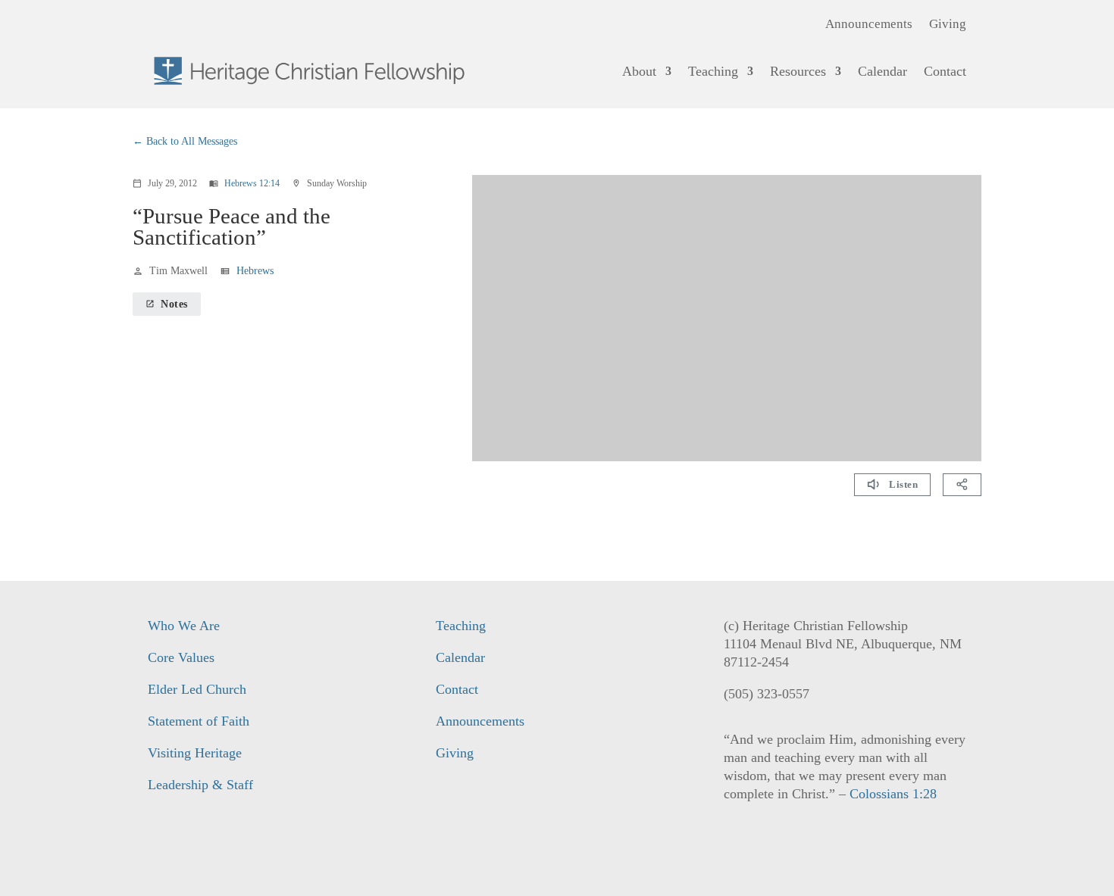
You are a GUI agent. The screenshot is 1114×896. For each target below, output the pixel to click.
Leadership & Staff (200, 784)
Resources (798, 71)
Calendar (882, 71)
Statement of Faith (198, 721)
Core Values (181, 657)
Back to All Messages (191, 141)
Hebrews (255, 270)
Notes (167, 304)
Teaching (713, 71)
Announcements (868, 25)
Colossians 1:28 (893, 793)
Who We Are (184, 625)
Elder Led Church (197, 689)
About (639, 71)
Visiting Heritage (195, 752)
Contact (945, 71)
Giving (947, 25)
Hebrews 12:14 (252, 183)
